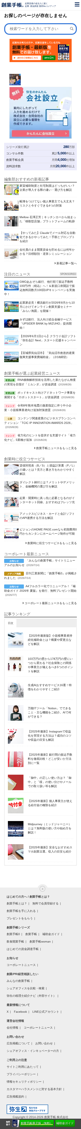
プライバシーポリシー (21, 1074)
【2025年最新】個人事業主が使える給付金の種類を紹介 (50, 803)
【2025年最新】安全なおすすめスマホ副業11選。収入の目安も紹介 (50, 849)
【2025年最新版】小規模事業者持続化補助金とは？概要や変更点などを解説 (50, 640)
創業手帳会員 (15, 159)
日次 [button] (10, 623)
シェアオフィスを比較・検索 (25, 988)
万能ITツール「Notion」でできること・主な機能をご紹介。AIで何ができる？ (49, 712)
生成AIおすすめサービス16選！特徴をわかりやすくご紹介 (50, 687)
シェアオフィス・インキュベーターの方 (33, 1050)
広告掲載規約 (15, 1096)
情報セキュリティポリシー (24, 1081)
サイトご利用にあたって (23, 1066)
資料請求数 (13, 166)
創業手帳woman (40, 941)
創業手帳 (31, 934)
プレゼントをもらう (20, 918)
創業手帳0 (13, 934)
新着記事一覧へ (66, 263)
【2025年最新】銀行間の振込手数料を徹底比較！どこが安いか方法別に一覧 (50, 759)
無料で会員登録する (45, 903)
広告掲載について (18, 1043)
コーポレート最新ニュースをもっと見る (51, 603)
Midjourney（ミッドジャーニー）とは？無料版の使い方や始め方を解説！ (49, 828)
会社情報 (12, 1027)
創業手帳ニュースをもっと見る (56, 448)
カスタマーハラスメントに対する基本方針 (34, 1089)
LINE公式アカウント (45, 1011)
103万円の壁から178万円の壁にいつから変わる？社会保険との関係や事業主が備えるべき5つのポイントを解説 (50, 665)
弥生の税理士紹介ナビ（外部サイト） (31, 995)
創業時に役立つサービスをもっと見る (52, 543)
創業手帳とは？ (17, 903)
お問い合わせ (44, 1043)
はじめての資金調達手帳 (23, 949)
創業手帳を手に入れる (21, 911)
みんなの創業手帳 (18, 980)
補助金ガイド (65, 1123)
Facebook (20, 1011)
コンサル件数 (15, 153)
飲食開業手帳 (15, 941)
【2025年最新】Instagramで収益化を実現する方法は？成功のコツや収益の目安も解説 (49, 735)
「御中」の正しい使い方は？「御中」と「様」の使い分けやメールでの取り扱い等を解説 (49, 782)
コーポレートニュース (21, 965)
